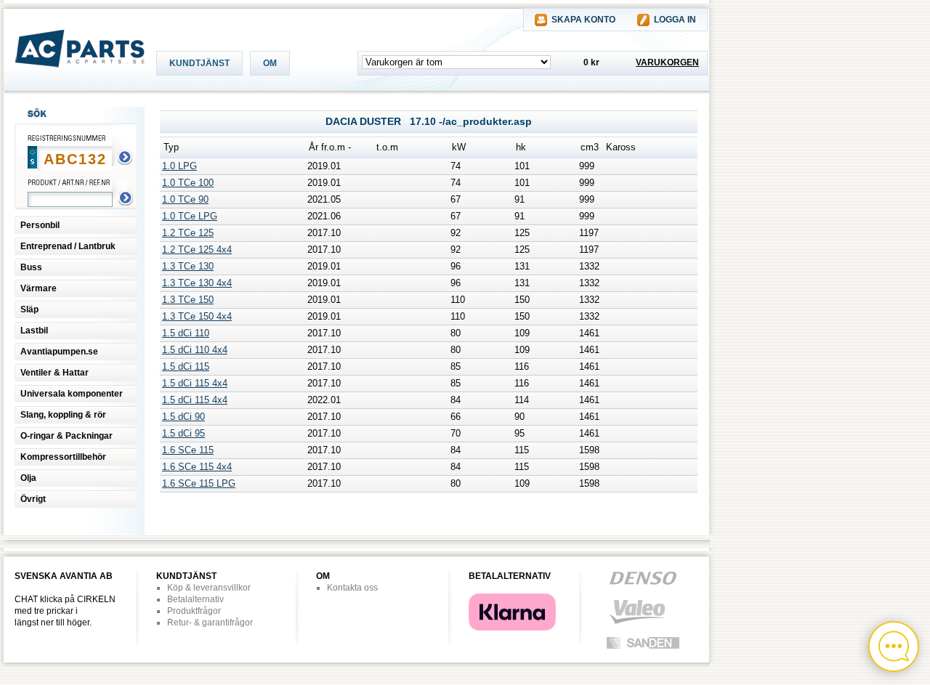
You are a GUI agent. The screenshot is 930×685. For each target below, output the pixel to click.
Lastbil (34, 330)
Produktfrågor (194, 611)
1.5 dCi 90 (183, 416)
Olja (28, 478)
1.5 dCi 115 (185, 366)
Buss (31, 267)
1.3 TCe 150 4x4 (197, 316)
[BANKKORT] (512, 628)
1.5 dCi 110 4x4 (194, 349)
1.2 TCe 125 (188, 232)
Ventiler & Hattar (54, 373)
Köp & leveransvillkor (209, 588)
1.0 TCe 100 (188, 182)
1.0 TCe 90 (185, 199)
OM (270, 63)
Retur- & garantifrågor (210, 622)
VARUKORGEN (667, 62)
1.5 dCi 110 (185, 333)
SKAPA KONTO (583, 20)
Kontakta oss (352, 588)
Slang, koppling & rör (63, 415)
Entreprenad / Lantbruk (68, 246)
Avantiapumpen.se (59, 351)
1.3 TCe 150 (188, 299)
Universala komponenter (71, 394)
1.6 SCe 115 (188, 450)
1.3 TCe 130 (188, 266)
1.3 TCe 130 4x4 (197, 282)
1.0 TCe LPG (189, 216)
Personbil (40, 225)
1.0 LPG (179, 166)
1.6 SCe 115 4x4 (197, 466)
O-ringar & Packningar (66, 436)
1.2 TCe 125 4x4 (197, 249)
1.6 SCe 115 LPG (198, 483)
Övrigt (33, 499)
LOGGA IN (675, 20)
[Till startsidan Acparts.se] (74, 81)
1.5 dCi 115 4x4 (194, 383)
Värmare (38, 288)
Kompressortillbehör (63, 457)
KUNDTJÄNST (199, 63)
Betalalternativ (195, 599)
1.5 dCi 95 (183, 433)
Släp (29, 309)
